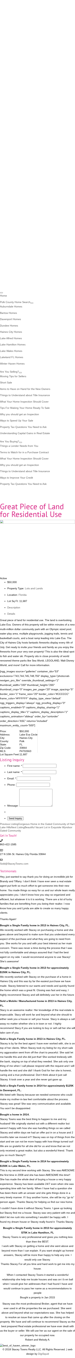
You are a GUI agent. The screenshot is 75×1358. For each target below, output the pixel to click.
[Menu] (1, 292)
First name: (14, 765)
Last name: (14, 772)
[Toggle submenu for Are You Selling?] (20, 372)
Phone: (11, 784)
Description (13, 607)
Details (11, 613)
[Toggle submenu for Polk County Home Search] (31, 303)
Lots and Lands (34, 588)
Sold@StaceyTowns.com (14, 863)
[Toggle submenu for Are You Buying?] (20, 442)
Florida (23, 594)
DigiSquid (43, 1353)
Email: (11, 778)
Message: (13, 805)
